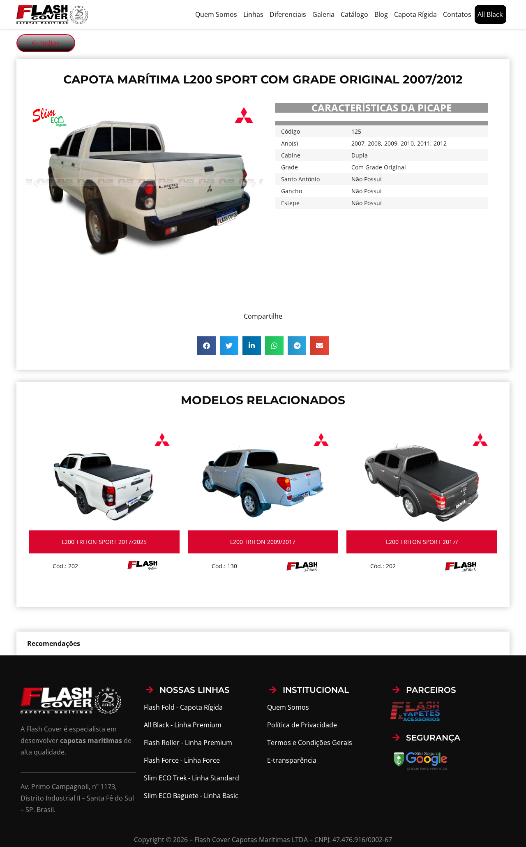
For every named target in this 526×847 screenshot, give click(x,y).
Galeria (323, 14)
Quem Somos (216, 14)
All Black (490, 14)
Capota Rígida (415, 14)
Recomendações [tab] (53, 643)
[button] (35, 183)
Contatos (457, 14)
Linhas (253, 14)
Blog (381, 14)
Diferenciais (288, 14)
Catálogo (354, 14)
